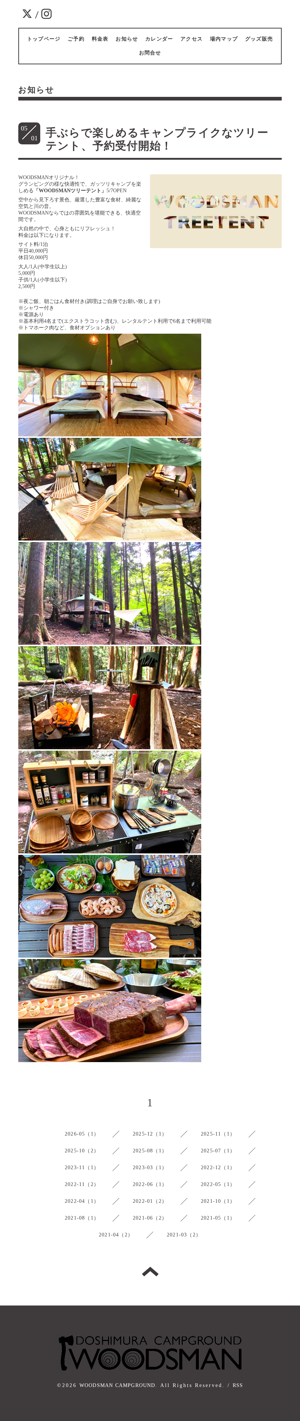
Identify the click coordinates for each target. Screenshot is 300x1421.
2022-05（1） (218, 1184)
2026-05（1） (82, 1134)
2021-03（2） (184, 1235)
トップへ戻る (150, 1271)
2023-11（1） (82, 1167)
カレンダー (159, 39)
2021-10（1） (218, 1201)
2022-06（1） (150, 1184)
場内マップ (224, 39)
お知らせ (127, 39)
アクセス (191, 39)
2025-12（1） (150, 1134)
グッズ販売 (259, 39)
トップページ (43, 39)
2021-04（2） (116, 1235)
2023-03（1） (150, 1167)
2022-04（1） (82, 1201)
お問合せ (150, 53)
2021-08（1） (82, 1218)
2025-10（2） (82, 1150)
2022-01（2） (150, 1201)
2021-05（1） (218, 1218)
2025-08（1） (150, 1150)
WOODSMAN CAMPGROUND (117, 1385)
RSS (238, 1385)
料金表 (100, 39)
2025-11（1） (218, 1134)
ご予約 (76, 39)
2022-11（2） (82, 1184)
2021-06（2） (150, 1218)
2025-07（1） (218, 1150)
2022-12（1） (218, 1167)
